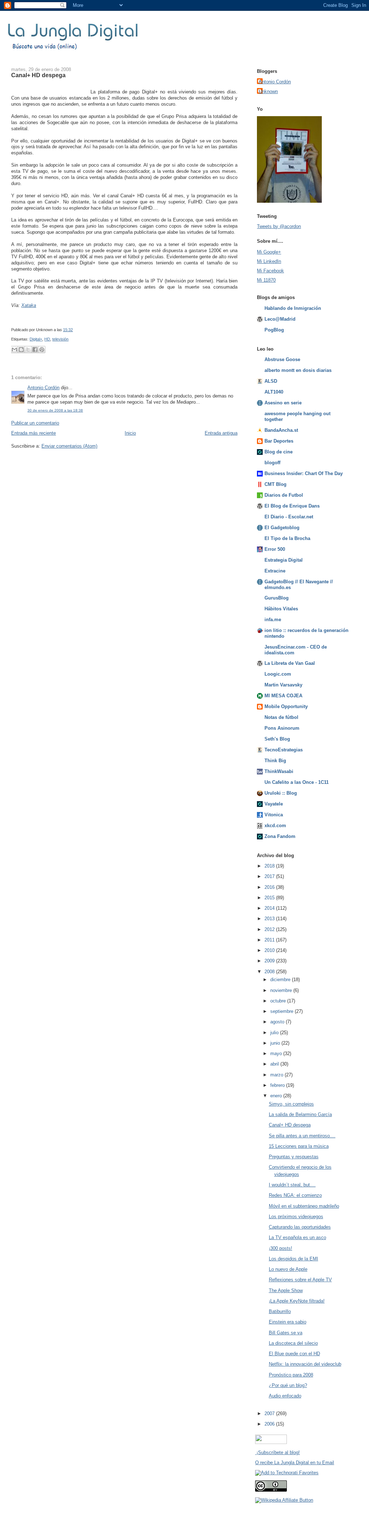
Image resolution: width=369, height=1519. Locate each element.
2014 (270, 908)
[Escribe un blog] (21, 349)
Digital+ (36, 339)
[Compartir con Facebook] (35, 349)
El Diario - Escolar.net (288, 516)
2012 (270, 929)
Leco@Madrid (279, 319)
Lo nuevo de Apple (288, 1269)
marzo (277, 1074)
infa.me (272, 619)
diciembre (281, 979)
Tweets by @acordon (279, 226)
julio (275, 1032)
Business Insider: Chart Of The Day (303, 473)
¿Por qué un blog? (288, 1385)
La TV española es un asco (297, 1237)
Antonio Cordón (43, 387)
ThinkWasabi (278, 771)
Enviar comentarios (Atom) (69, 446)
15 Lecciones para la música (299, 1146)
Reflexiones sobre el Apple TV (300, 1279)
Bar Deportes (278, 441)
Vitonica (273, 814)
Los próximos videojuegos (296, 1216)
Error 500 (274, 549)
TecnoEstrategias (283, 749)
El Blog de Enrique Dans (292, 506)
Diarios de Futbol (283, 495)
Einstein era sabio (287, 1322)
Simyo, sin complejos (291, 1104)
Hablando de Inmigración (292, 308)
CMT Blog (275, 484)
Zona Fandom (279, 836)
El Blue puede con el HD (294, 1353)
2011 (270, 940)
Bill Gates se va (285, 1332)
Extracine (274, 571)
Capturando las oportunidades (300, 1227)
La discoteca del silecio (293, 1343)
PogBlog (274, 330)
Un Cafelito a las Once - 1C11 (296, 782)
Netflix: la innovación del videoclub (305, 1364)
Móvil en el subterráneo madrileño (304, 1206)
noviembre (281, 990)
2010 (270, 950)
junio (275, 1043)
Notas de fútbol (281, 717)
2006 (270, 1424)
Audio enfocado (285, 1396)
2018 (270, 866)
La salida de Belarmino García (300, 1114)
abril (275, 1064)
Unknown (268, 91)
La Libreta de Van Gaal (289, 663)
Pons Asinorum (281, 728)
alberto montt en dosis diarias (298, 370)
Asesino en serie (283, 402)
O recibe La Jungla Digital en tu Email (294, 1462)
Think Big (275, 760)
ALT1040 (273, 392)
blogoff (272, 462)
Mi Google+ (269, 252)
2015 (270, 897)
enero (276, 1095)
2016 (270, 887)
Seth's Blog (277, 739)
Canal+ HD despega (38, 75)
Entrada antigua (221, 433)
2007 (270, 1413)
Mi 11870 (266, 280)
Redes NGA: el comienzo (295, 1195)
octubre (278, 1001)
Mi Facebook (270, 270)
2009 (270, 960)
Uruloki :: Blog (280, 793)
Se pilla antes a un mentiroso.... (302, 1135)
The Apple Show (286, 1290)
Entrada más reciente (33, 433)
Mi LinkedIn (269, 261)
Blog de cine (278, 452)
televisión (60, 339)
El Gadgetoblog (281, 527)
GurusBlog (276, 598)
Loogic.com (277, 674)
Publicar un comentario (35, 423)
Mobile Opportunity (286, 706)
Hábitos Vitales (281, 608)
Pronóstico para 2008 (291, 1375)
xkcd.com (275, 825)
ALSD (270, 381)
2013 (270, 918)
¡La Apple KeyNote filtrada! (297, 1301)
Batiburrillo (280, 1311)
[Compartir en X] (28, 349)
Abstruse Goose (282, 359)
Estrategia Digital (283, 560)
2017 (270, 876)
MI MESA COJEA (283, 695)
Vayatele (273, 804)
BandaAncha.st (281, 430)
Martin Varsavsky (283, 685)
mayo (276, 1053)
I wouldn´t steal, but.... (292, 1184)
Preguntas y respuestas (294, 1156)
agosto (278, 1021)
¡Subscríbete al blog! (277, 1452)
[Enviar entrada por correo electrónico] (74, 330)
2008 (270, 971)
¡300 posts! (280, 1248)
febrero (278, 1085)
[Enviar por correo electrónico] (14, 349)
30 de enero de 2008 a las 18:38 (55, 410)
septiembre (282, 1011)
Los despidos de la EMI (293, 1258)
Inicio (130, 433)
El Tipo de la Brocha (287, 538)
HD (47, 339)
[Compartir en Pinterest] (41, 349)
